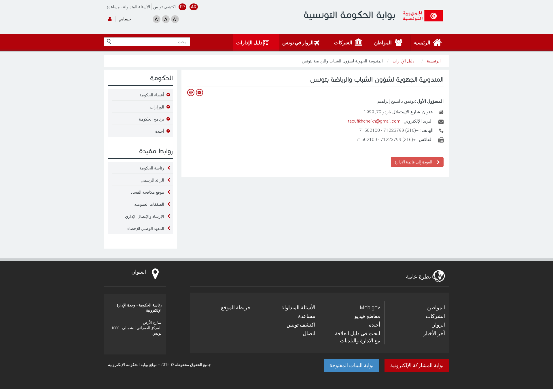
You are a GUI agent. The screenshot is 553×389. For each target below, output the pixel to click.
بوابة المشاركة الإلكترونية (417, 365)
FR (182, 7)
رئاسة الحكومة (151, 168)
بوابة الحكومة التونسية (349, 15)
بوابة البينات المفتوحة (351, 365)
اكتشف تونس (164, 7)
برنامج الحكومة (151, 119)
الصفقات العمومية (149, 204)
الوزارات (157, 107)
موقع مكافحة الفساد (147, 192)
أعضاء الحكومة (151, 95)
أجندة (159, 131)
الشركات (435, 316)
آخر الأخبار (434, 333)
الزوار (439, 325)
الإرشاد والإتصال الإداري (144, 216)
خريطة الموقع (236, 307)
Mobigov (370, 307)
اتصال (309, 333)
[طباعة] (190, 92)
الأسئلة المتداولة (136, 7)
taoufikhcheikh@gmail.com (374, 121)
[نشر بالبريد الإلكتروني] (199, 92)
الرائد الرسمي (152, 180)
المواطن (436, 307)
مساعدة (113, 7)
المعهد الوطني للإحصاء (145, 228)
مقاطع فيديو (367, 316)
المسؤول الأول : (429, 101)
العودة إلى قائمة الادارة (414, 162)
